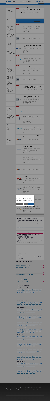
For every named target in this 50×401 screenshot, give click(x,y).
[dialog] (25, 200)
